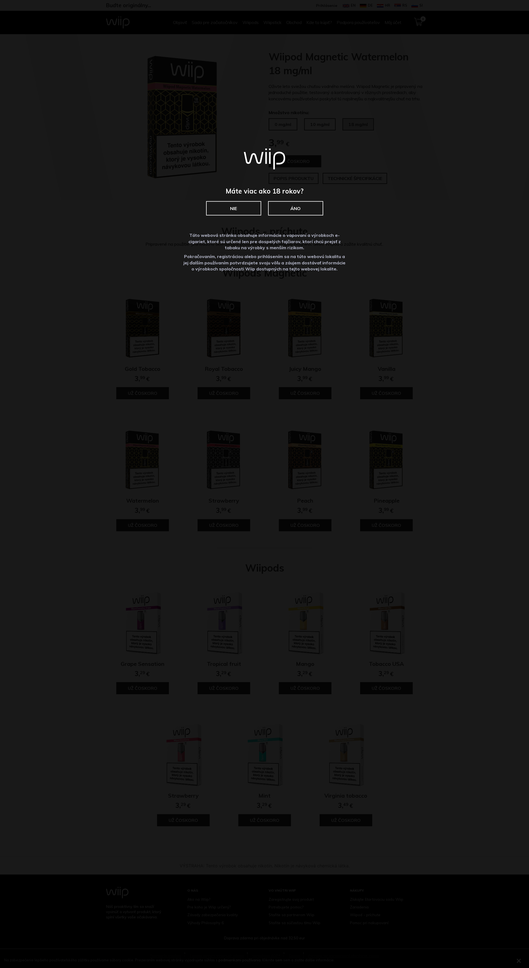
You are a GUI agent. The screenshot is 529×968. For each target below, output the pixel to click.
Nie (233, 208)
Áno (295, 208)
